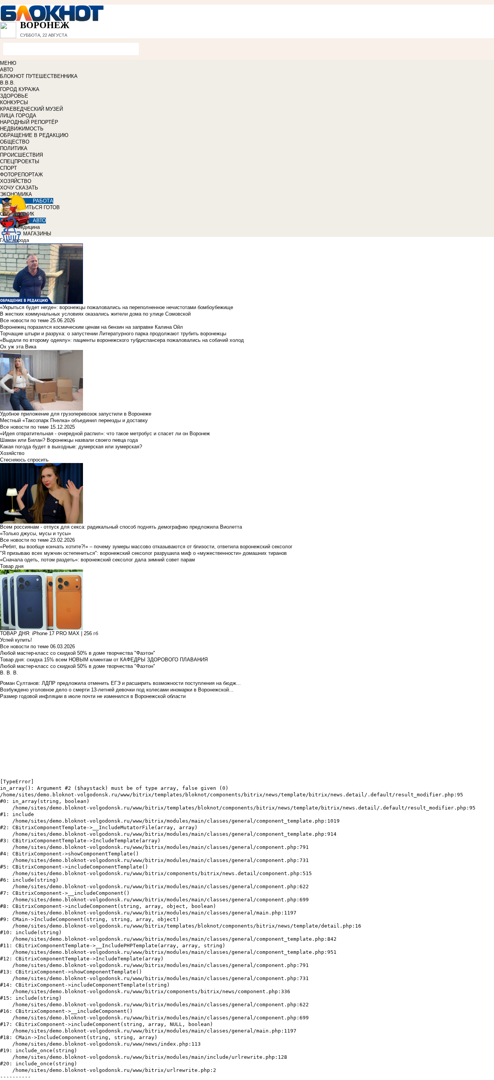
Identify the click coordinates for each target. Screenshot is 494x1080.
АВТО (6, 70)
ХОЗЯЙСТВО (15, 181)
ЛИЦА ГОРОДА (18, 115)
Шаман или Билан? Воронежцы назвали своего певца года (69, 440)
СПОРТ (8, 168)
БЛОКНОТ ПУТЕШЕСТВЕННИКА (39, 76)
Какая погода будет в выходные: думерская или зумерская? (71, 447)
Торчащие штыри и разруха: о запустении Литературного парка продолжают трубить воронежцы (113, 333)
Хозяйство (12, 453)
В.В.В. (7, 83)
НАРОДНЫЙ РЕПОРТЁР (29, 122)
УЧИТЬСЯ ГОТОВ (39, 207)
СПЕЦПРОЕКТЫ (19, 161)
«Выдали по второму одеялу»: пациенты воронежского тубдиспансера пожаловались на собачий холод (122, 340)
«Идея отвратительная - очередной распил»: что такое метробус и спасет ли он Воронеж (105, 433)
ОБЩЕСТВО (14, 142)
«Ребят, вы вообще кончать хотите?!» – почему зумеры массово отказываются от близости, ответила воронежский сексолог (146, 546)
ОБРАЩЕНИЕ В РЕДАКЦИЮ (34, 135)
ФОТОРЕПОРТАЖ (21, 174)
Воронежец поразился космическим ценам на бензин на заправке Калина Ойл (91, 327)
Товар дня (12, 566)
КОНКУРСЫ (14, 102)
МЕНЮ (8, 63)
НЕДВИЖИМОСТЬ (22, 129)
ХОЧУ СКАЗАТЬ (19, 188)
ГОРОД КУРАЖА (19, 89)
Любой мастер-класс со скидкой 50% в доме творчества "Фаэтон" (77, 653)
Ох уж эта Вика (18, 347)
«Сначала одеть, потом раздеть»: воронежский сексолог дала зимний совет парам (97, 560)
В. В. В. (9, 673)
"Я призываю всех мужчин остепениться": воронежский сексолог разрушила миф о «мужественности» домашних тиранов (143, 553)
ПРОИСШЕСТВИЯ (21, 155)
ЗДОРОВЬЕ (14, 96)
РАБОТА (43, 201)
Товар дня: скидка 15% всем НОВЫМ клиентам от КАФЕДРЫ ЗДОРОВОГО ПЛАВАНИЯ (104, 660)
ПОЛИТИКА (13, 148)
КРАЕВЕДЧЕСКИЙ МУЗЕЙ (31, 109)
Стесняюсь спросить (24, 460)
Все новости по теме (24, 320)
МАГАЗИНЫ (37, 234)
